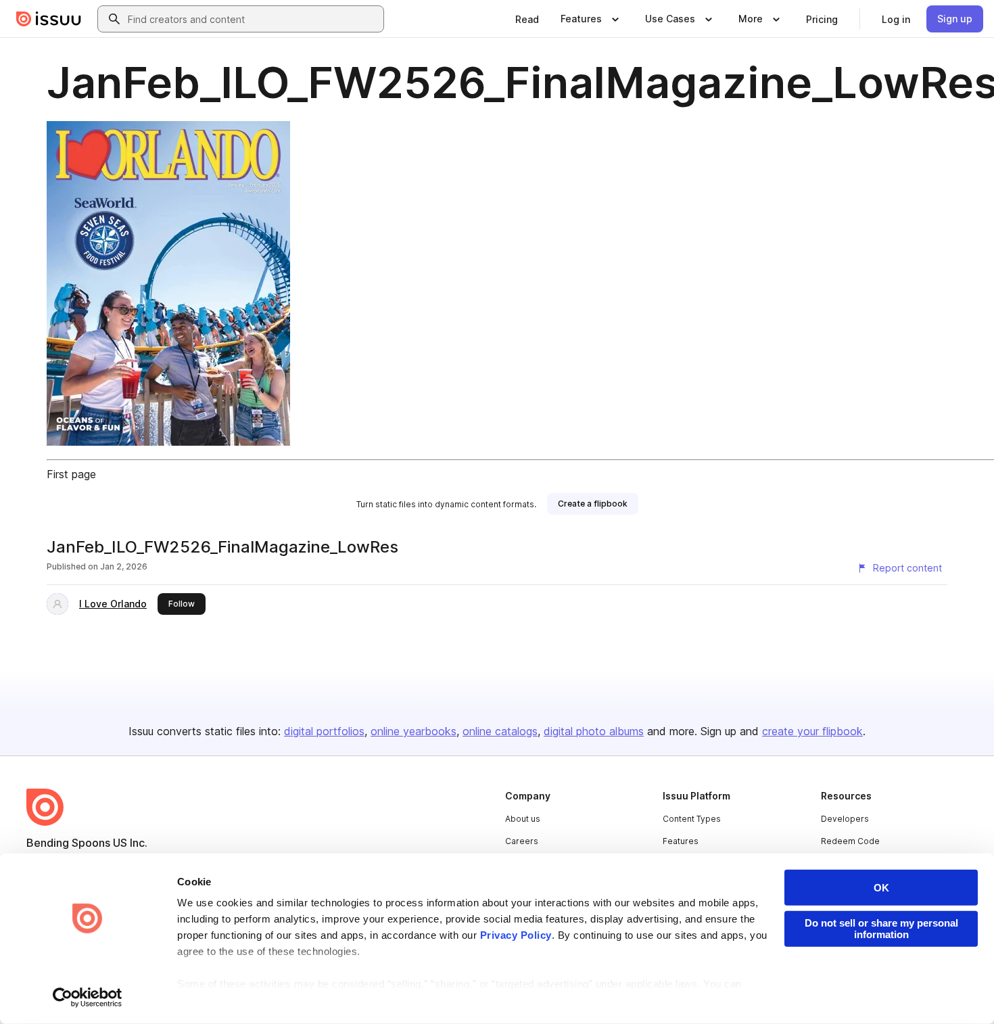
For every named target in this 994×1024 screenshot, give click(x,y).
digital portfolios (324, 731)
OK (881, 887)
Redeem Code (850, 841)
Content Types (692, 819)
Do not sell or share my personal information (881, 928)
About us (522, 819)
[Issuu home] (49, 18)
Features (681, 841)
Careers (521, 841)
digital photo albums (594, 731)
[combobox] (253, 19)
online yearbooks (413, 731)
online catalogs (500, 731)
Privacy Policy (516, 935)
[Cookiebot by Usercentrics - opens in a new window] (87, 997)
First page (71, 474)
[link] (527, 18)
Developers (845, 819)
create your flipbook (812, 731)
